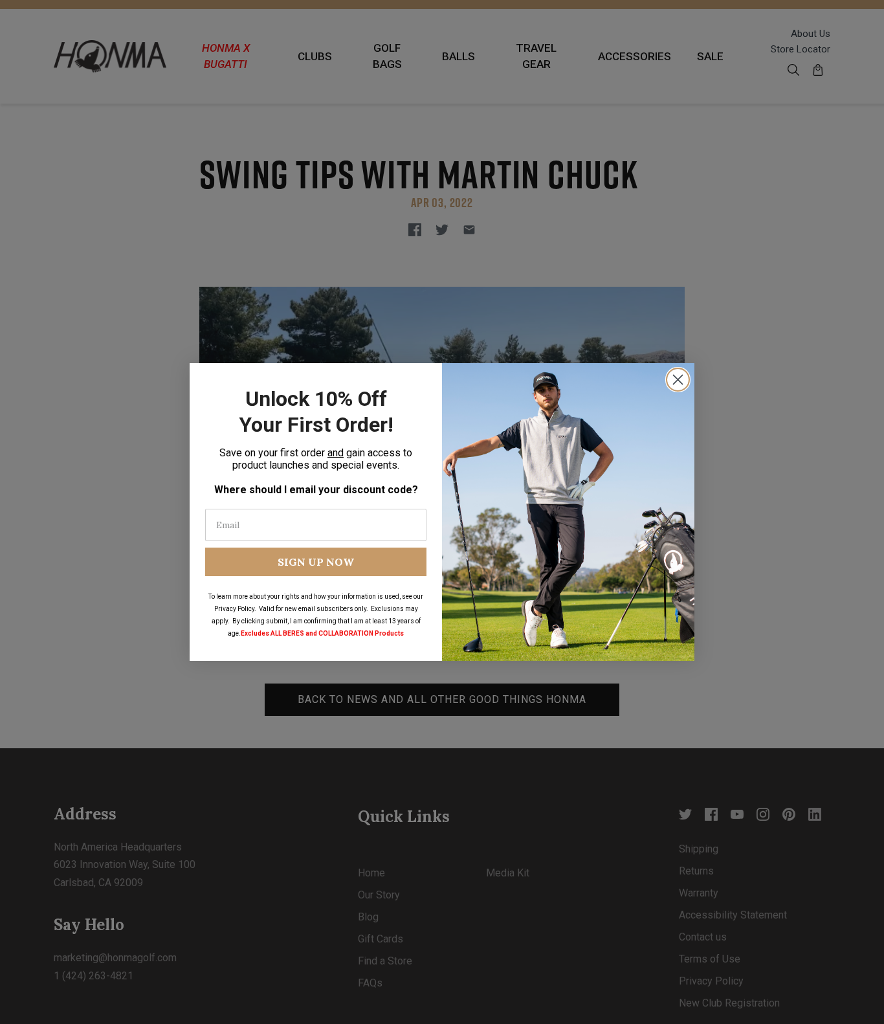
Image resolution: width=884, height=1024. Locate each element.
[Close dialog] (678, 379)
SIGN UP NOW (316, 561)
